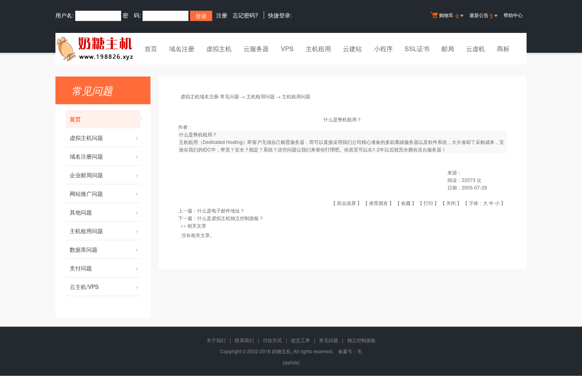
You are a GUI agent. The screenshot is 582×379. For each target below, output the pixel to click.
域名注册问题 (86, 156)
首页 (151, 48)
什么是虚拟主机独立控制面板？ (230, 217)
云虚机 (475, 48)
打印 (428, 202)
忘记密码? (245, 15)
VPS (287, 48)
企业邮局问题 (86, 175)
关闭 (451, 202)
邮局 (447, 48)
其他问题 (81, 212)
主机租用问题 (86, 231)
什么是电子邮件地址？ (221, 210)
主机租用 (318, 48)
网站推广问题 (86, 193)
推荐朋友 (378, 202)
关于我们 (216, 340)
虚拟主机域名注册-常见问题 (210, 96)
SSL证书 (417, 48)
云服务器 (256, 48)
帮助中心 (513, 14)
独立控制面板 (361, 340)
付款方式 (272, 340)
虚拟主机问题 (86, 138)
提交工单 (300, 340)
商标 (503, 48)
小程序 (383, 48)
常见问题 (328, 340)
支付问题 (81, 268)
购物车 (449, 15)
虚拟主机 (219, 48)
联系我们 (244, 340)
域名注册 (181, 48)
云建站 (352, 48)
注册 (221, 15)
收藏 (406, 202)
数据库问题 (83, 249)
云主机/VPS (84, 287)
